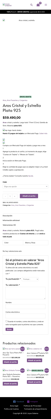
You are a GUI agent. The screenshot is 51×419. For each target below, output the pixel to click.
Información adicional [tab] (11, 220)
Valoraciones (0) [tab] (9, 225)
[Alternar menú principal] (45, 4)
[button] (31, 4)
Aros (4, 100)
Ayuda (30, 176)
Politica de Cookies (11, 409)
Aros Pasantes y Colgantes (17, 100)
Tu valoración (13, 285)
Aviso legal (14, 406)
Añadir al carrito (29, 196)
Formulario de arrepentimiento (35, 409)
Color (5, 182)
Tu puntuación (13, 279)
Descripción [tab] (7, 216)
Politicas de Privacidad (32, 406)
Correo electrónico (13, 312)
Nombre (9, 302)
